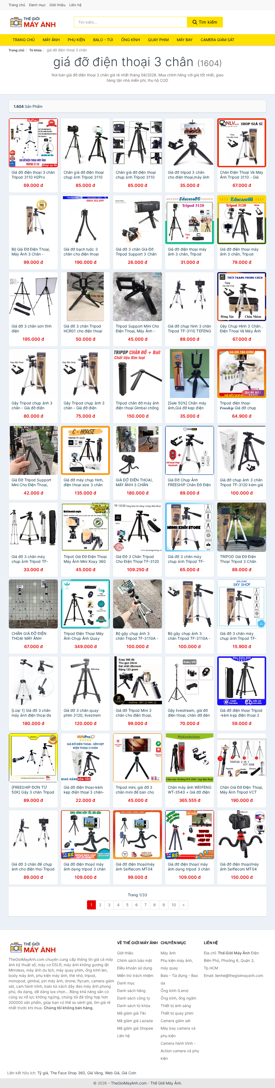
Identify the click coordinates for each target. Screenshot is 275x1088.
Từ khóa (35, 50)
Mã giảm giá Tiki (131, 1013)
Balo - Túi (103, 39)
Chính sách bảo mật (134, 960)
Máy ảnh (51, 39)
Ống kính (130, 39)
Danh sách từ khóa (133, 1005)
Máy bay (185, 39)
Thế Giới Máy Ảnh (165, 1083)
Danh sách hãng (131, 990)
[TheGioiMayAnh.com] (33, 22)
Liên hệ (75, 5)
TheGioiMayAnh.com (129, 1083)
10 (174, 904)
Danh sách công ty (133, 998)
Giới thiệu (57, 5)
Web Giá (112, 1073)
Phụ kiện (76, 39)
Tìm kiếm (207, 22)
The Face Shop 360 (67, 1073)
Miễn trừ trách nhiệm (135, 975)
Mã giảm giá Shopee (135, 1028)
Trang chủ (17, 5)
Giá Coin (129, 1073)
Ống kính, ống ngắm (178, 998)
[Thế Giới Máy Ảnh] (35, 947)
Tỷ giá (42, 1073)
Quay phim (158, 39)
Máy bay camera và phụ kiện (178, 1032)
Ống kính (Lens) (175, 990)
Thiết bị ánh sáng (176, 1005)
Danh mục (37, 5)
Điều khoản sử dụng (134, 968)
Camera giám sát (217, 39)
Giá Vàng (95, 1073)
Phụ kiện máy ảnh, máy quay (177, 964)
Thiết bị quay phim (177, 1013)
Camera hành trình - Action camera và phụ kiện (180, 1051)
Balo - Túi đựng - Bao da (179, 979)
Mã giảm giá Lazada (135, 1020)
